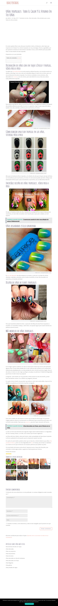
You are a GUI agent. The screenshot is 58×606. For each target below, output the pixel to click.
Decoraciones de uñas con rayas (13, 546)
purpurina (27, 422)
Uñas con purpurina (10, 551)
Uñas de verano (9, 556)
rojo (32, 442)
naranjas (15, 76)
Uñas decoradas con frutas (12, 560)
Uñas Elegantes (9, 563)
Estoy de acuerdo (29, 603)
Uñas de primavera (10, 553)
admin (9, 18)
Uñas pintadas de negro (11, 567)
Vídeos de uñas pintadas (11, 20)
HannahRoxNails (17, 71)
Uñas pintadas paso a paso (43, 18)
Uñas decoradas (33, 18)
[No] (56, 602)
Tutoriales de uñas (24, 18)
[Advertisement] (29, 35)
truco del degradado (12, 275)
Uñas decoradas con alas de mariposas (15, 558)
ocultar (18, 58)
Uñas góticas (9, 565)
